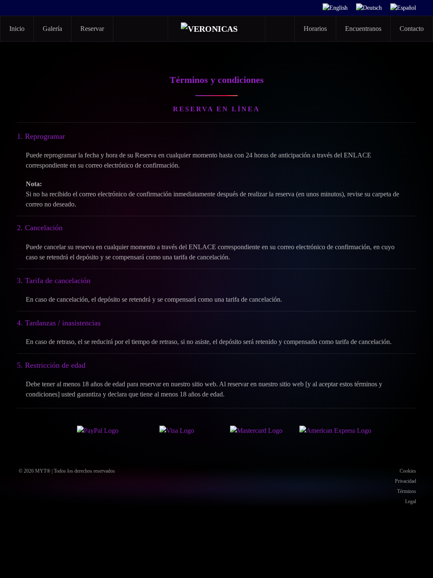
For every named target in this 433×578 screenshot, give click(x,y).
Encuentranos (363, 28)
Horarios (315, 28)
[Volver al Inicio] (217, 28)
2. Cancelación (40, 227)
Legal (410, 501)
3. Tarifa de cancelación (53, 280)
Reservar (92, 28)
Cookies (408, 471)
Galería (52, 28)
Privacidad (405, 481)
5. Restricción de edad (51, 365)
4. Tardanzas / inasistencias (59, 323)
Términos (406, 491)
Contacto (412, 28)
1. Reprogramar (41, 136)
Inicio (17, 28)
